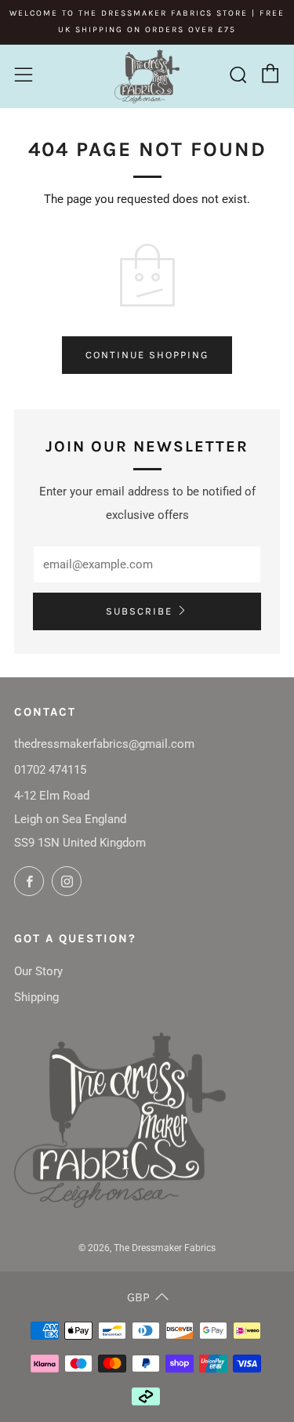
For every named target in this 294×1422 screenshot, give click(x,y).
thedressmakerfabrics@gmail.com (104, 744)
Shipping (36, 997)
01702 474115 (50, 770)
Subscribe (139, 611)
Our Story (38, 971)
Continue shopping (147, 355)
